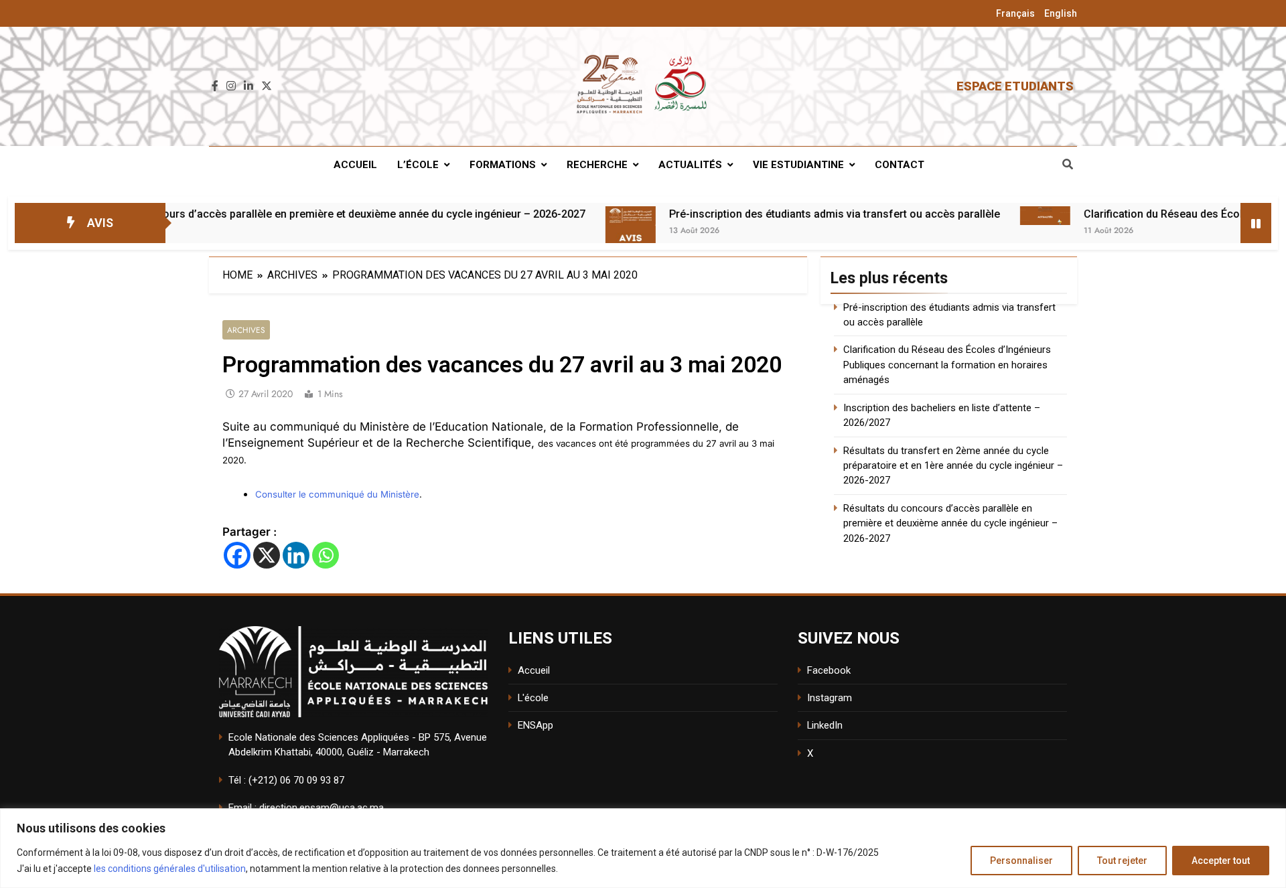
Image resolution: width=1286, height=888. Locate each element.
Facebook (829, 670)
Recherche (597, 165)
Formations (503, 165)
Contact (899, 165)
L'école (533, 698)
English (1060, 13)
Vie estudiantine (798, 165)
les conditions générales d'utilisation (170, 868)
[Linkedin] (296, 555)
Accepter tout (1221, 860)
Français (1015, 13)
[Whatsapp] (325, 555)
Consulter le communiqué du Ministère (337, 494)
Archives (246, 330)
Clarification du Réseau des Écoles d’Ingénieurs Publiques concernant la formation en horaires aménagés (947, 365)
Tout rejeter (1122, 860)
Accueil (355, 165)
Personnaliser (1021, 860)
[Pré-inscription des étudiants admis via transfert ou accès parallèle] (578, 231)
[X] (266, 555)
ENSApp (535, 725)
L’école (418, 165)
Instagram (829, 698)
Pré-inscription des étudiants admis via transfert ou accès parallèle (781, 214)
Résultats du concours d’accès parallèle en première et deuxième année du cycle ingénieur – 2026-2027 (276, 214)
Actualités (690, 165)
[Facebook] (237, 555)
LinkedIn (825, 725)
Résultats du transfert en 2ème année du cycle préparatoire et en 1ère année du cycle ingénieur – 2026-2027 (953, 466)
